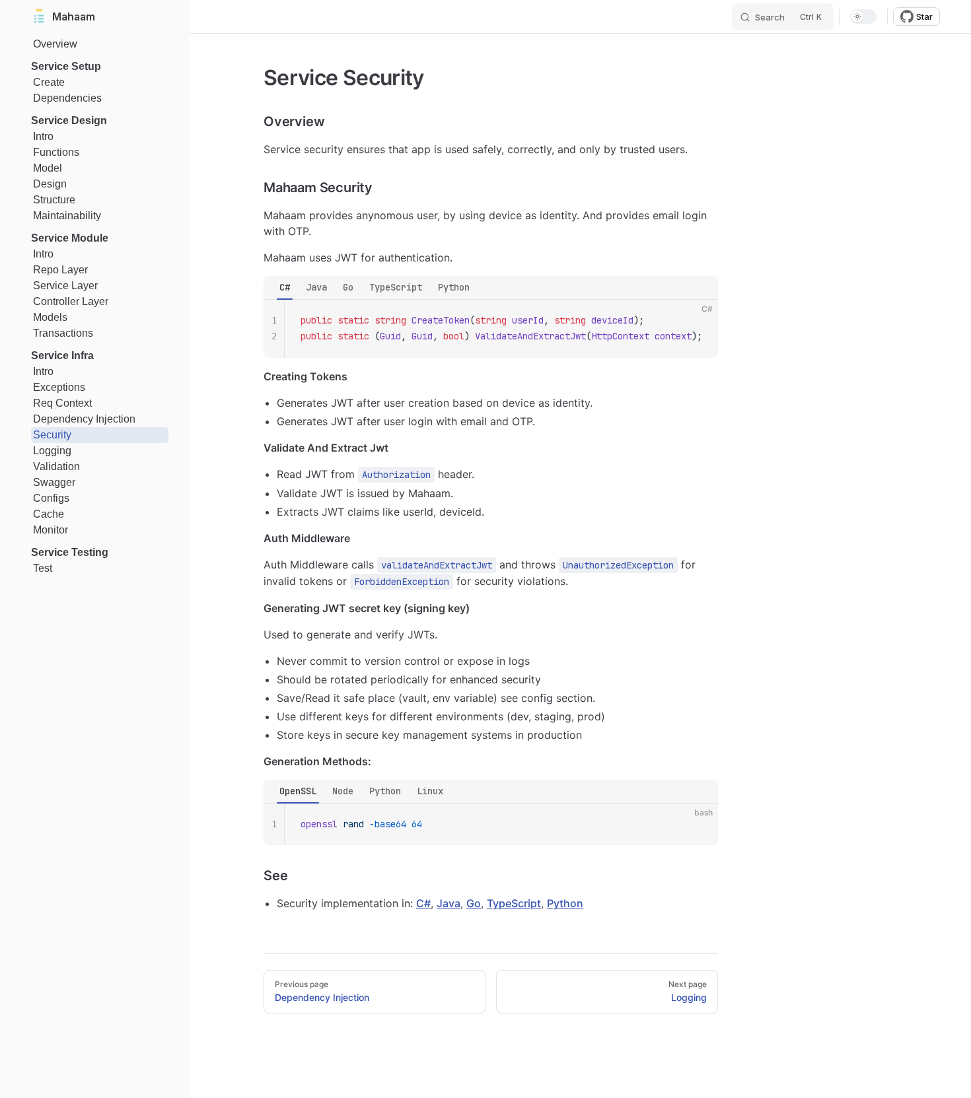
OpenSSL (297, 791)
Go (348, 287)
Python (454, 287)
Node (342, 791)
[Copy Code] (697, 321)
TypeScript (395, 287)
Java (316, 287)
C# (284, 287)
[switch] (863, 16)
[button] (99, 67)
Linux (430, 791)
